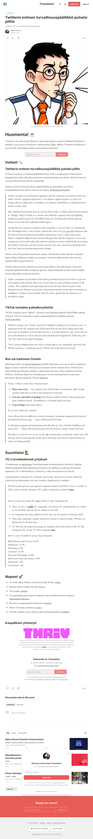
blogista (44, 378)
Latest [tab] (13, 733)
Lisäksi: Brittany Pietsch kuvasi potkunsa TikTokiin (24, 742)
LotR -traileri (20, 591)
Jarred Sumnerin (33, 364)
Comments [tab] (11, 705)
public (31, 506)
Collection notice (59, 823)
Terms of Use (57, 783)
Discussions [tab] (22, 733)
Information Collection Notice (46, 785)
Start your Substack (40, 828)
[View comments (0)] (13, 38)
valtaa (57, 582)
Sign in (86, 4)
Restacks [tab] (20, 705)
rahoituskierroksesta (19, 599)
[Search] (60, 4)
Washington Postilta (59, 190)
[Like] (7, 38)
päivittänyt (27, 464)
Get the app (57, 828)
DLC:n (42, 587)
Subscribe (74, 4)
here (71, 489)
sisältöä (65, 612)
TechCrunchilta (12, 319)
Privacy (42, 823)
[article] (46, 744)
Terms (49, 823)
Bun (7, 367)
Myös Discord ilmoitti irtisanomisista (24, 739)
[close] (68, 753)
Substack (35, 834)
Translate (10, 13)
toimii (38, 607)
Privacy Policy (63, 785)
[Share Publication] (65, 4)
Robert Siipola (16, 30)
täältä (44, 647)
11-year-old (68, 231)
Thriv (53, 144)
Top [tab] (8, 733)
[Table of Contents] (2, 419)
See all (10, 789)
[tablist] (15, 704)
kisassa (47, 603)
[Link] (2, 134)
